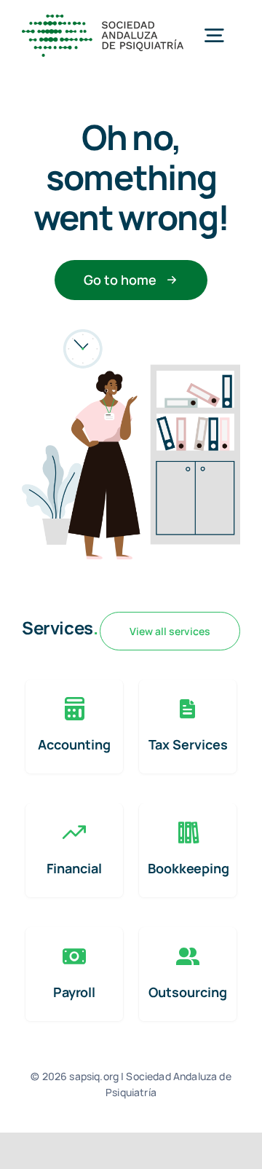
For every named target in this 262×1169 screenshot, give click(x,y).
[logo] (102, 21)
